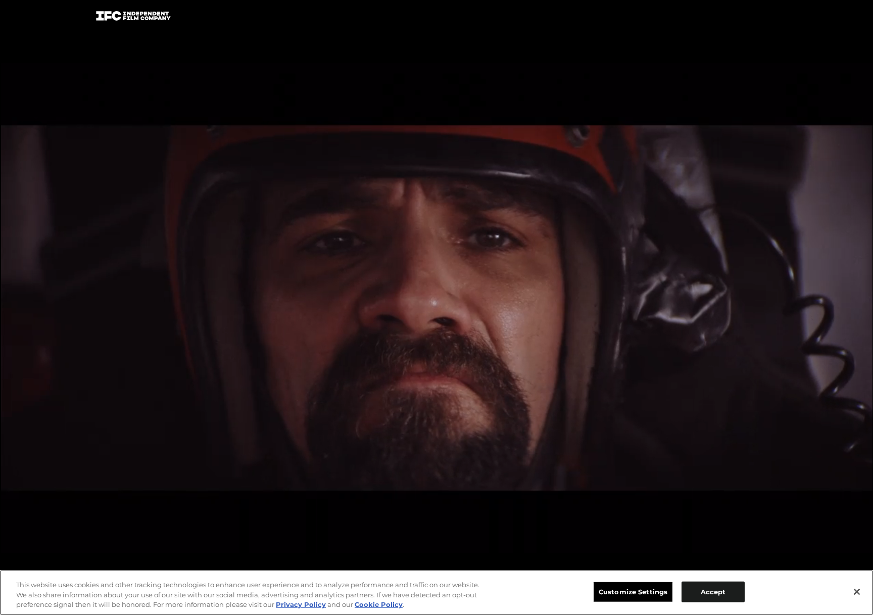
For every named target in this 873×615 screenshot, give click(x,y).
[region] (436, 592)
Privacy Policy (301, 604)
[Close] (857, 592)
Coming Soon (309, 18)
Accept (713, 591)
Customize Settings (633, 591)
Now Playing (235, 18)
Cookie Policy (379, 604)
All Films (739, 18)
